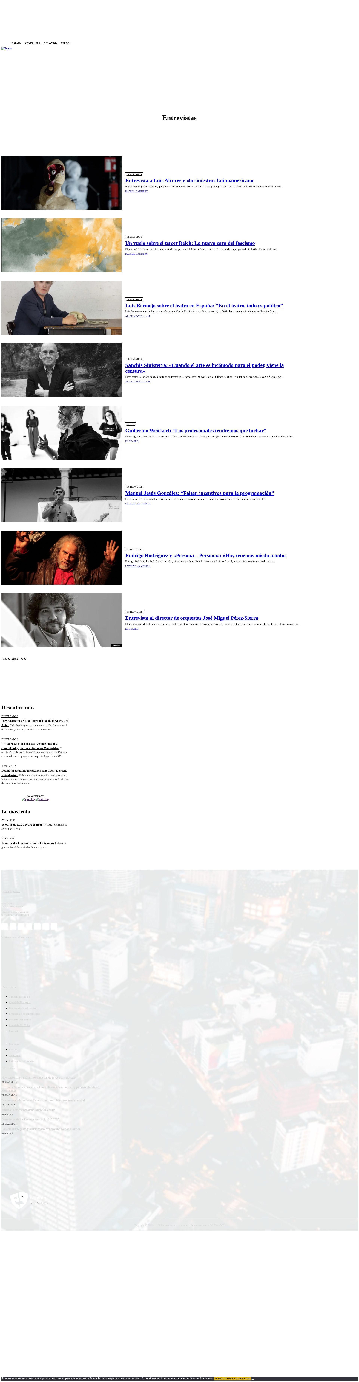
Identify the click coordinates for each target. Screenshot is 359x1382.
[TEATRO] (16, 76)
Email (55, 1167)
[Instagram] (294, 43)
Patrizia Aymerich (138, 503)
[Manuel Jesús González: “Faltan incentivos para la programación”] (61, 495)
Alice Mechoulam (137, 316)
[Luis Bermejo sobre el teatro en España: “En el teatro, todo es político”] (61, 308)
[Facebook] (289, 43)
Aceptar (219, 1378)
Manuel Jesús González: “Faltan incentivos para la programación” (199, 493)
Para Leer (8, 820)
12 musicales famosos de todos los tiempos (27, 843)
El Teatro (132, 441)
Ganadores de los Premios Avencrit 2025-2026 (30, 1119)
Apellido (34, 1167)
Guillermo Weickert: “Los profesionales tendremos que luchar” (195, 430)
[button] (154, 53)
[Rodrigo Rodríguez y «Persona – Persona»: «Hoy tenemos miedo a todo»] (61, 558)
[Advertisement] (151, 681)
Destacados (134, 174)
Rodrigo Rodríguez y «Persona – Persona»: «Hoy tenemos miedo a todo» (206, 555)
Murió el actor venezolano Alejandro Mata (28, 1109)
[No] (252, 1379)
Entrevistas (134, 487)
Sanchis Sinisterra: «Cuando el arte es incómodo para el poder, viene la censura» (204, 368)
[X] (316, 43)
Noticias (7, 1114)
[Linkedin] (300, 43)
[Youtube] (321, 43)
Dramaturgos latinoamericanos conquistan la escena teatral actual (43, 1100)
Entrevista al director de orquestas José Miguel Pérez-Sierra (191, 618)
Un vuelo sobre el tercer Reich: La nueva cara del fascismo (190, 243)
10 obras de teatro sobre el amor (21, 824)
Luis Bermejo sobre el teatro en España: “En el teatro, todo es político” (204, 305)
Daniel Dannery (136, 191)
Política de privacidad (238, 1378)
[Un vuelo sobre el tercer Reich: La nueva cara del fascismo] (61, 245)
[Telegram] (310, 43)
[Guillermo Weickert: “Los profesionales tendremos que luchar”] (61, 433)
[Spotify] (305, 43)
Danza (131, 424)
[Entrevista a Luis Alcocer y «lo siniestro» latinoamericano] (61, 183)
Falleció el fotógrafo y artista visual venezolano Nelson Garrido (41, 1129)
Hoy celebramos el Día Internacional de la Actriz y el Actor (38, 1077)
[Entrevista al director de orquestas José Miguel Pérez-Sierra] (61, 620)
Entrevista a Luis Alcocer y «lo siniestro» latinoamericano (189, 180)
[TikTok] (37, 926)
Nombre (10, 1167)
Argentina (8, 766)
